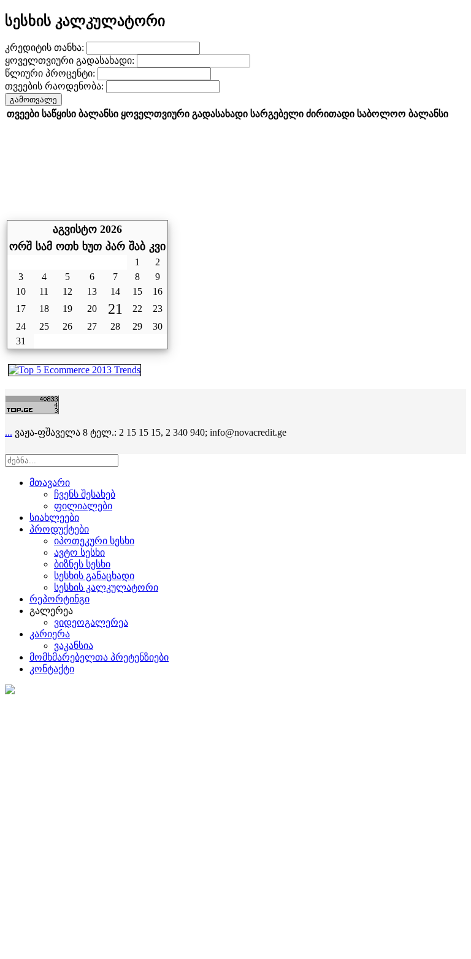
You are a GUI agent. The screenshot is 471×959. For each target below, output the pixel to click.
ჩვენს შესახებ (84, 494)
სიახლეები (54, 517)
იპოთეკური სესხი (94, 541)
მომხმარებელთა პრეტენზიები (99, 657)
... (8, 432)
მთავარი (49, 482)
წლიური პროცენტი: (51, 73)
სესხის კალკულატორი (106, 587)
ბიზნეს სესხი (82, 564)
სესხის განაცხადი (94, 575)
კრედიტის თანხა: (45, 47)
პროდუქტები (59, 529)
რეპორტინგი (59, 599)
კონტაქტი (51, 669)
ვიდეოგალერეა (91, 622)
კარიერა (49, 634)
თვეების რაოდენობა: (55, 86)
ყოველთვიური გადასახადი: (71, 60)
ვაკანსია (73, 645)
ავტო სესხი (79, 552)
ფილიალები (83, 506)
